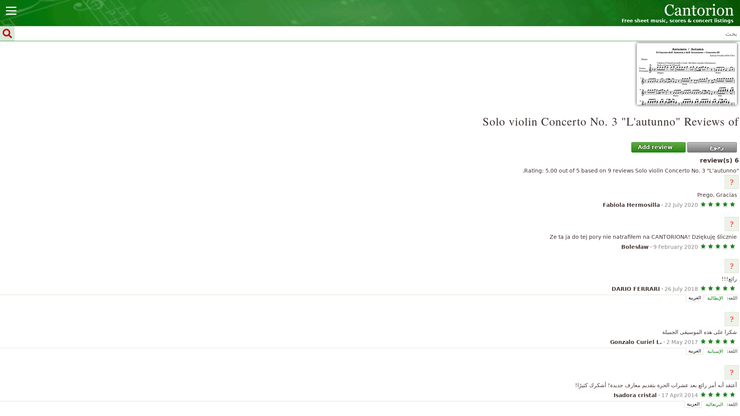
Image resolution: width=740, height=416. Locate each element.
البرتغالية (714, 404)
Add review (655, 147)
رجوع (717, 147)
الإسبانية (715, 351)
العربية (694, 297)
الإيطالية (715, 298)
